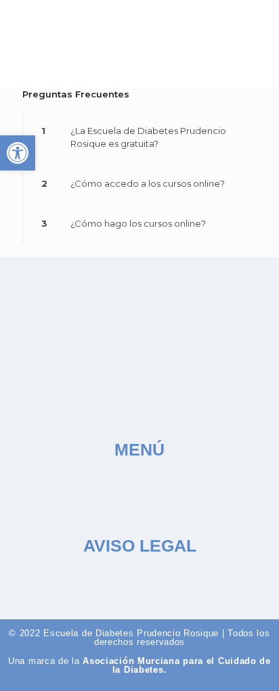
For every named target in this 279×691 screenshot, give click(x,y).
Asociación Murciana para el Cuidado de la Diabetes (177, 665)
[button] (248, 43)
